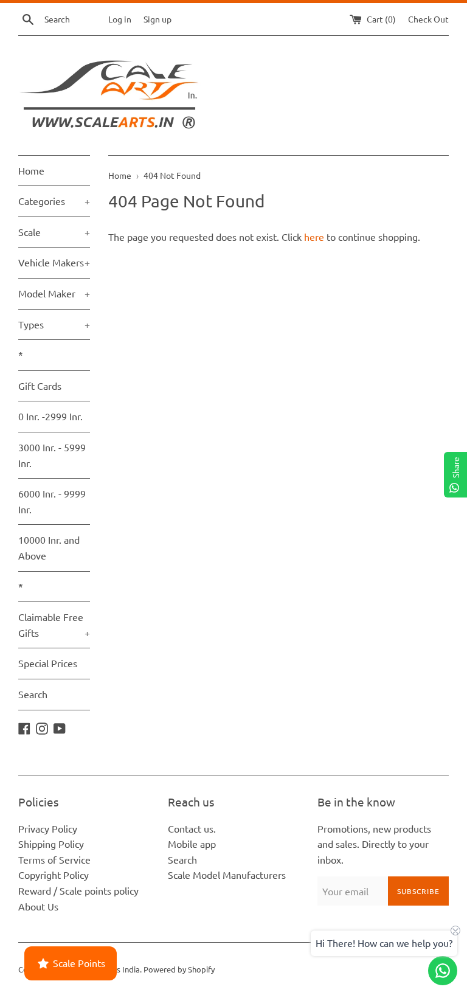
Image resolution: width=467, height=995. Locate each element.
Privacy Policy (47, 828)
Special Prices (47, 663)
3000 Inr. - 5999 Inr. (52, 455)
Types (54, 324)
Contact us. (192, 828)
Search (32, 694)
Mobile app (192, 843)
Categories (54, 201)
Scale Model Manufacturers (227, 874)
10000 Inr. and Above (49, 547)
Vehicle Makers (54, 262)
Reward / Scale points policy (78, 890)
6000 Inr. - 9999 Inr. (52, 501)
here (314, 237)
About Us (38, 906)
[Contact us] (442, 970)
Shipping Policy (51, 843)
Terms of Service (54, 859)
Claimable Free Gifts (54, 625)
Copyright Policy (53, 874)
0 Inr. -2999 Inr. (50, 416)
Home (31, 170)
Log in (119, 18)
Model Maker (54, 293)
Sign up (157, 18)
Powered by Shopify (179, 969)
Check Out (428, 18)
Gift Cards (39, 386)
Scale (54, 232)
